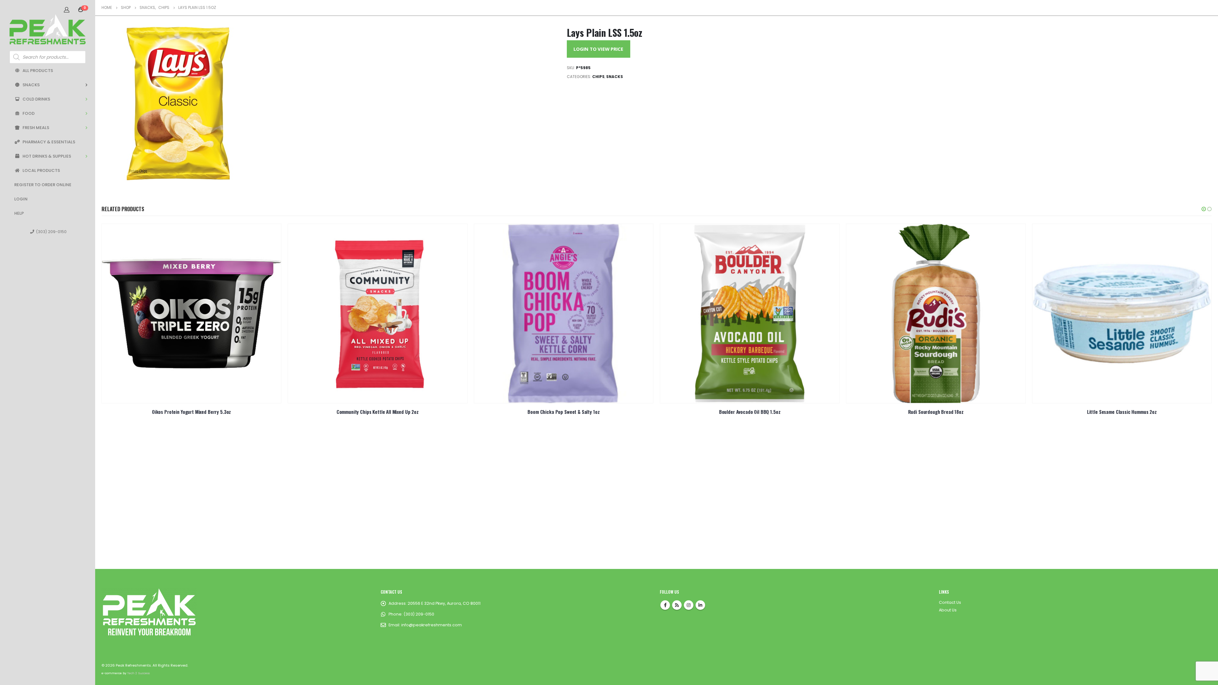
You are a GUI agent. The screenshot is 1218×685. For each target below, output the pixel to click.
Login (21, 199)
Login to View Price (598, 49)
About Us (948, 610)
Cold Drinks (36, 99)
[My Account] (67, 9)
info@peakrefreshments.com (431, 625)
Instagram (688, 605)
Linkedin (700, 605)
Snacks (31, 85)
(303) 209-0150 (51, 231)
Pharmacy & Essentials (49, 142)
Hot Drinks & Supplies (47, 156)
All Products (38, 71)
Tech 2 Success (138, 673)
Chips (598, 76)
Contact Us (950, 602)
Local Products (41, 170)
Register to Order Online (42, 185)
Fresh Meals (36, 128)
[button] (1204, 209)
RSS (677, 605)
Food (29, 113)
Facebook (665, 605)
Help (19, 213)
